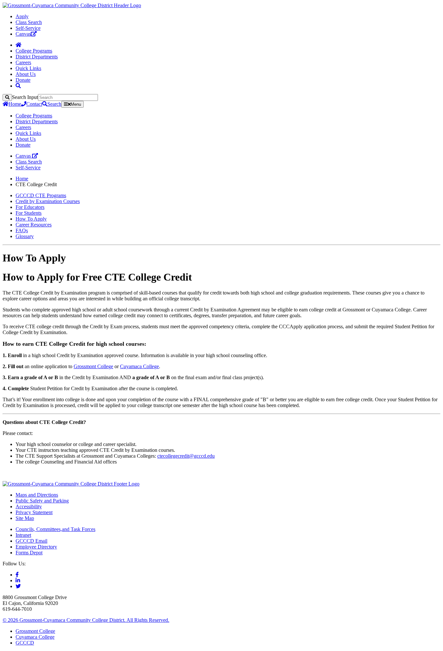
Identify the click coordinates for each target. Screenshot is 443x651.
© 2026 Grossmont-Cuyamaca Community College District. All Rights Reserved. (86, 620)
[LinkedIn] (18, 580)
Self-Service (28, 28)
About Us (26, 74)
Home (14, 104)
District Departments (37, 56)
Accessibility (29, 506)
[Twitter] (18, 586)
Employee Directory (36, 546)
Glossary (25, 236)
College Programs (34, 51)
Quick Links (28, 68)
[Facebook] (17, 574)
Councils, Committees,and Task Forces (55, 529)
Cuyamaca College (139, 366)
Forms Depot (29, 552)
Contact (34, 104)
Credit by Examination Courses (48, 201)
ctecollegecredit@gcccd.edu (186, 456)
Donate (23, 80)
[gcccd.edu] (72, 5)
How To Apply (31, 219)
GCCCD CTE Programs (41, 195)
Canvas (23, 34)
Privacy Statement (34, 512)
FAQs (22, 230)
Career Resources (34, 224)
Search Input (25, 97)
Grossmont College (93, 366)
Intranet (23, 535)
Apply (22, 16)
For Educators (30, 207)
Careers (23, 62)
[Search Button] (18, 86)
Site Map (25, 518)
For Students (29, 213)
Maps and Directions (37, 495)
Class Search (29, 22)
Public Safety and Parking (42, 500)
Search (54, 104)
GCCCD (25, 642)
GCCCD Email (31, 541)
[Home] (18, 45)
